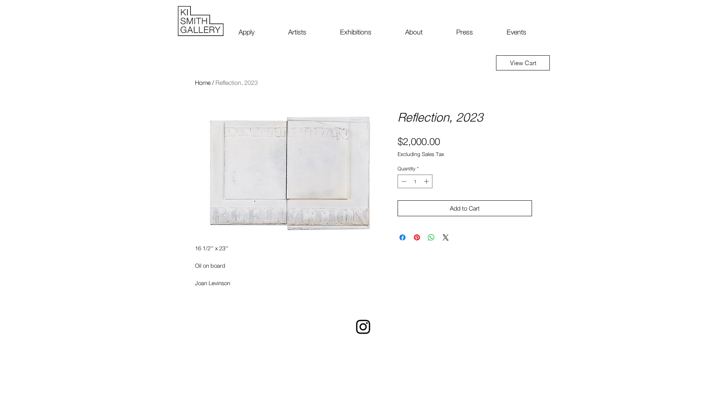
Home (203, 82)
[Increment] (427, 181)
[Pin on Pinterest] (416, 237)
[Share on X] (445, 237)
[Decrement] (403, 181)
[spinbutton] (415, 181)
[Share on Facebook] (402, 237)
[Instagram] (363, 326)
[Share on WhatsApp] (431, 237)
